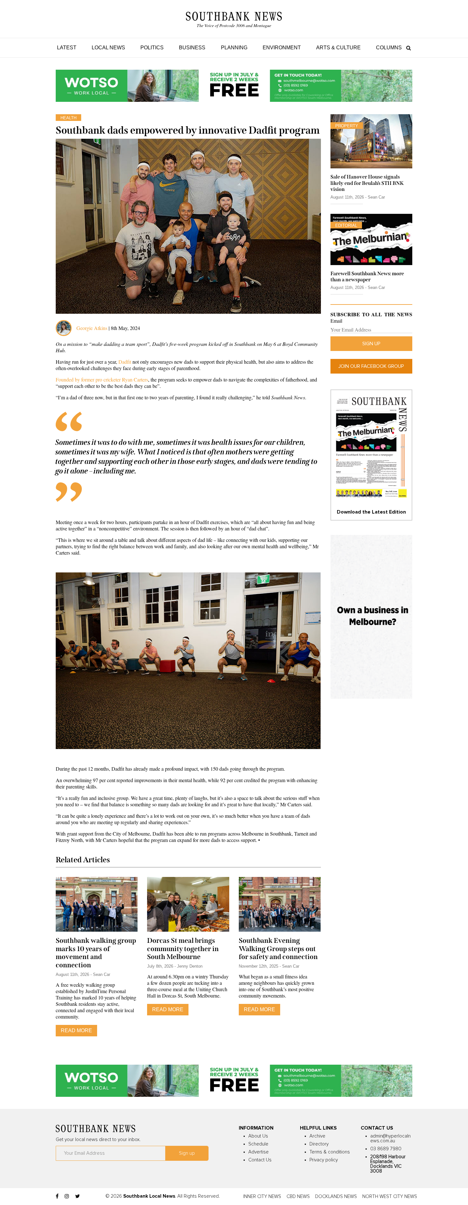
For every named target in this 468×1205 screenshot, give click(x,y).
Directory (319, 1144)
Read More (76, 1030)
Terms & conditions (329, 1152)
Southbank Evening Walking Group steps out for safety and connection (278, 948)
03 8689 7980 (385, 1148)
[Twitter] (77, 1196)
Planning (234, 47)
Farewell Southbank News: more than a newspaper (367, 276)
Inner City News (262, 1196)
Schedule (258, 1144)
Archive (317, 1136)
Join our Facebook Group (371, 366)
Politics (152, 47)
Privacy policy (323, 1160)
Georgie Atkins (91, 328)
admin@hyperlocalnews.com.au (390, 1138)
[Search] (407, 47)
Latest (66, 47)
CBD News (298, 1196)
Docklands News (336, 1196)
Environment (282, 47)
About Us (258, 1136)
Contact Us (260, 1160)
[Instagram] (67, 1196)
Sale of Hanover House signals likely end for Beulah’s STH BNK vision (367, 183)
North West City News (389, 1196)
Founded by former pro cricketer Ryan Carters (102, 379)
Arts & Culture (338, 47)
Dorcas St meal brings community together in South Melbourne (183, 948)
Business (192, 47)
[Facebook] (57, 1196)
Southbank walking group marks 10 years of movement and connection (96, 953)
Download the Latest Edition (371, 512)
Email (336, 321)
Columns (389, 47)
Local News (108, 47)
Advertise (258, 1152)
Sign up (371, 343)
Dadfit (124, 361)
